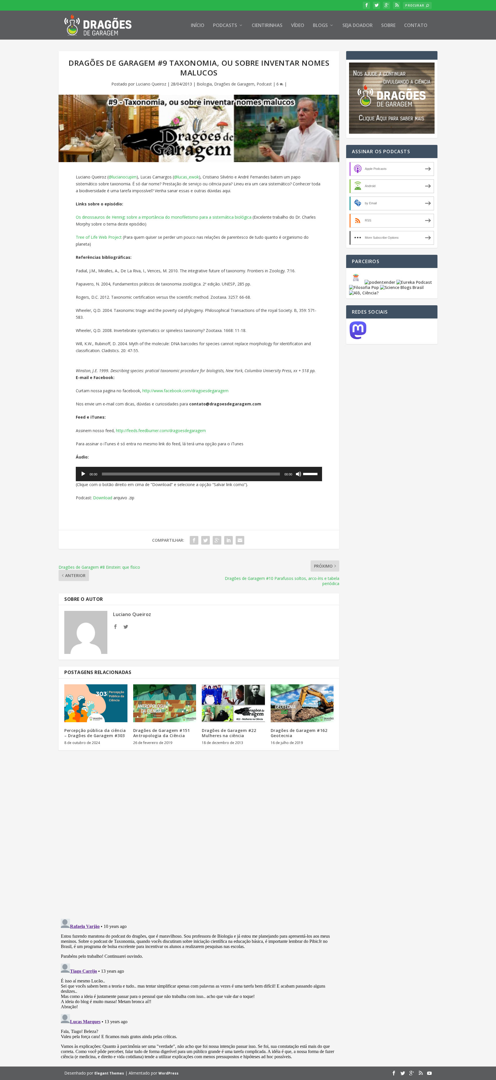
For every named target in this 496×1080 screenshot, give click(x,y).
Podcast (264, 84)
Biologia (204, 84)
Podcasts (225, 25)
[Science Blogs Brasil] (402, 287)
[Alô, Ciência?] (364, 293)
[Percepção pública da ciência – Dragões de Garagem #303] (95, 703)
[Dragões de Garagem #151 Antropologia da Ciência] (164, 703)
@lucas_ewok (186, 177)
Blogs (320, 25)
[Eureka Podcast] (414, 282)
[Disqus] (199, 839)
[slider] (311, 473)
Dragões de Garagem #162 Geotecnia (299, 733)
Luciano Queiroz (151, 84)
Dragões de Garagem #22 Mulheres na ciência (229, 733)
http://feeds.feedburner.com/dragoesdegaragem (161, 430)
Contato (415, 25)
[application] (199, 474)
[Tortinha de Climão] (357, 282)
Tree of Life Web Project (99, 237)
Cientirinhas (267, 25)
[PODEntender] (380, 282)
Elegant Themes (109, 1073)
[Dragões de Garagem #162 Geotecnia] (302, 703)
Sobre (388, 25)
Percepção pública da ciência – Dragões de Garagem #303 (95, 733)
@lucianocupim (122, 177)
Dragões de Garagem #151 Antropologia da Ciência (161, 733)
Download (102, 497)
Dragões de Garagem (234, 84)
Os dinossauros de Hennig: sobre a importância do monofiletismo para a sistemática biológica (163, 217)
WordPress (168, 1073)
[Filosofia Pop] (364, 287)
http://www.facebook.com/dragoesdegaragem (185, 390)
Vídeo (297, 25)
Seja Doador (357, 25)
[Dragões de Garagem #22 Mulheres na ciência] (233, 703)
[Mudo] (298, 474)
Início (197, 25)
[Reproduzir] (83, 474)
